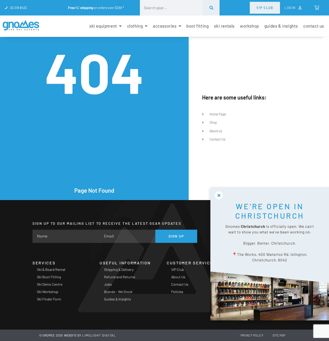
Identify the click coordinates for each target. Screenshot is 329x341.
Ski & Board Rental (51, 269)
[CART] (316, 8)
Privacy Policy (252, 335)
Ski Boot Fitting (49, 277)
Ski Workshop (47, 291)
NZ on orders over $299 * (96, 8)
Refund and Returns (119, 277)
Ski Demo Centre (49, 284)
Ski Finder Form (49, 299)
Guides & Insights (117, 299)
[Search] (211, 7)
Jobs (108, 284)
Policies (177, 291)
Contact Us (179, 284)
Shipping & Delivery (119, 269)
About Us (178, 277)
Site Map (278, 335)
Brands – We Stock (118, 291)
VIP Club (177, 269)
